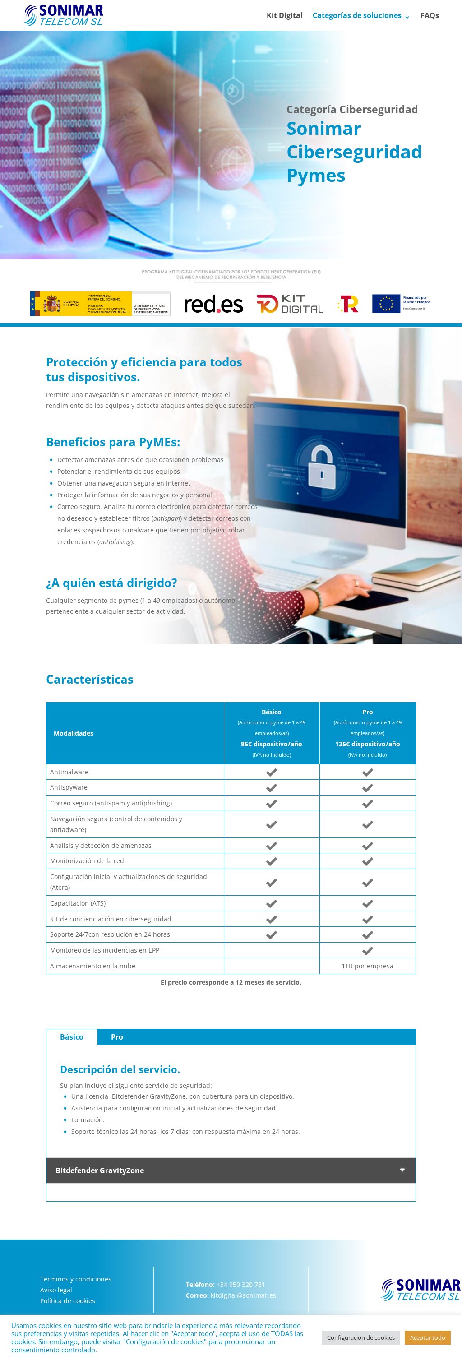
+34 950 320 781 (241, 1284)
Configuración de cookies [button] (361, 1337)
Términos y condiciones (75, 1279)
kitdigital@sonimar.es (243, 1295)
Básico (71, 1037)
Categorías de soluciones (357, 16)
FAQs (429, 16)
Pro (117, 1037)
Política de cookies (67, 1300)
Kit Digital (285, 16)
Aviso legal (56, 1290)
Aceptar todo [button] (427, 1337)
